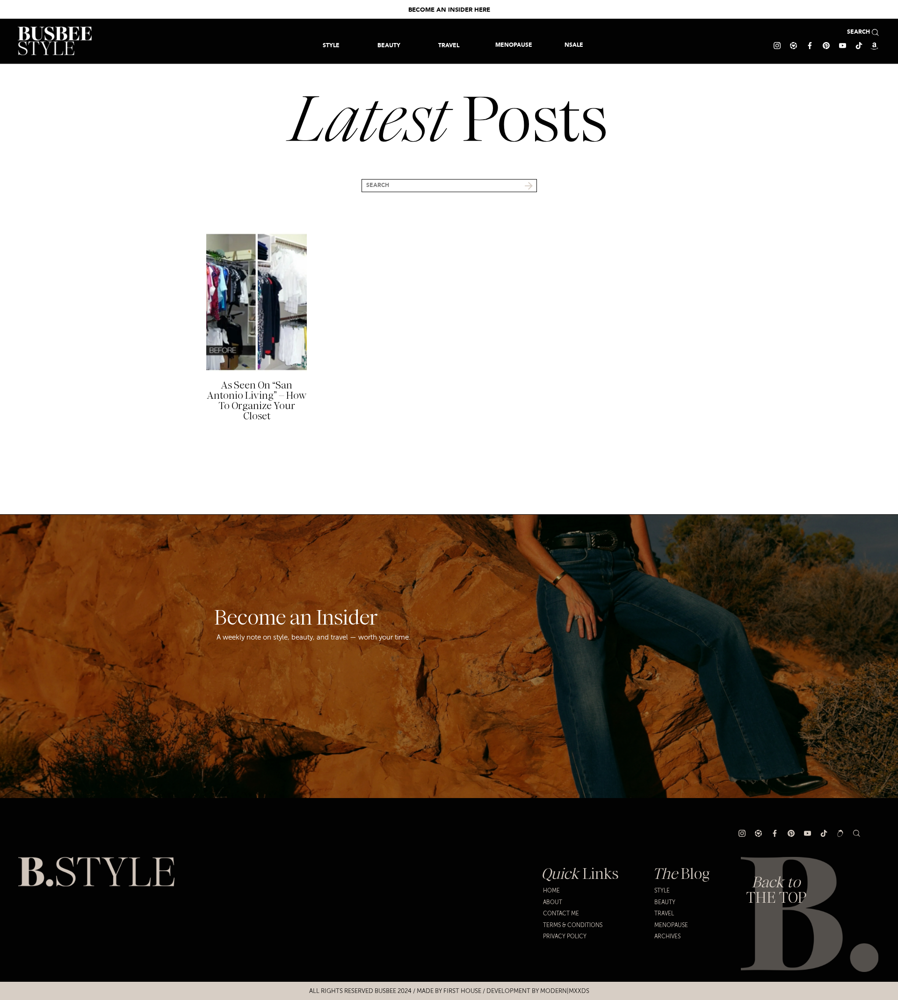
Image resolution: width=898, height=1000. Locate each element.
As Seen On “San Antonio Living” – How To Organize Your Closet (256, 400)
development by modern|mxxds (537, 991)
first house (462, 991)
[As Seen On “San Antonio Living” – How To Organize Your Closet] (256, 302)
